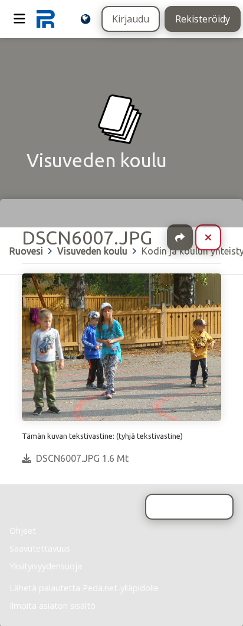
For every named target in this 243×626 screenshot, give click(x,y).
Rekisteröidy (202, 18)
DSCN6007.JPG (87, 237)
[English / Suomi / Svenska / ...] (85, 19)
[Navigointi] (19, 19)
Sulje (217, 237)
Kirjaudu (130, 18)
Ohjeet (22, 530)
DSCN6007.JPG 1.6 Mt (82, 458)
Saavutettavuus (39, 548)
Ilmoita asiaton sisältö (52, 605)
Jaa (180, 237)
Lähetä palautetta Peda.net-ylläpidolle (84, 588)
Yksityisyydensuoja (45, 566)
